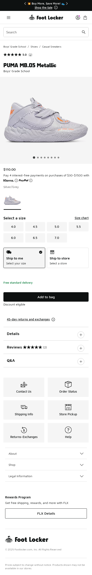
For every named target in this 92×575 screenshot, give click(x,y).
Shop (12, 464)
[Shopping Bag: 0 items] (85, 17)
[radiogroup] (46, 258)
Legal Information (20, 476)
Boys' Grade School (14, 46)
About (13, 453)
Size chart (82, 218)
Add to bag (46, 297)
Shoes (34, 46)
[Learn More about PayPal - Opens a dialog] (30, 180)
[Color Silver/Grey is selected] (12, 200)
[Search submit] (83, 32)
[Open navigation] (8, 17)
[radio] (24, 258)
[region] (46, 5)
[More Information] (55, 7)
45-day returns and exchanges (28, 319)
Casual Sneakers (51, 46)
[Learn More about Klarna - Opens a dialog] (16, 180)
